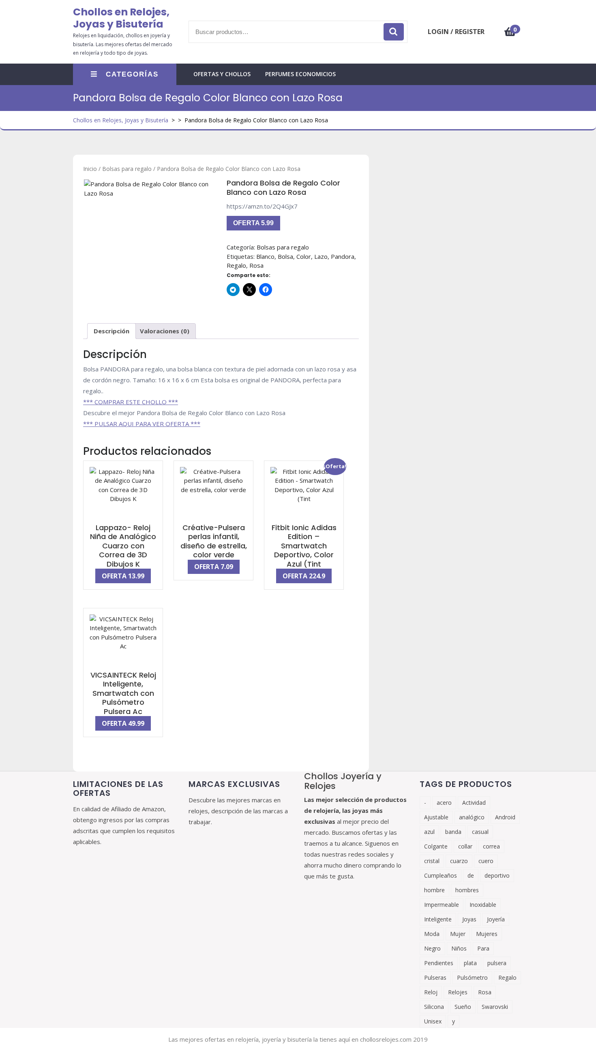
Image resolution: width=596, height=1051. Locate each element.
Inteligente (438, 919)
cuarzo (459, 861)
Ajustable (436, 817)
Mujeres (486, 934)
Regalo (236, 265)
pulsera (496, 963)
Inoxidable (483, 904)
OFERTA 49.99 (123, 723)
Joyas (469, 919)
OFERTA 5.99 (253, 223)
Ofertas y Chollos (222, 74)
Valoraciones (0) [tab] (164, 331)
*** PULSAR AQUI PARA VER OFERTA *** (141, 424)
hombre (434, 890)
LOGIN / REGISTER (456, 31)
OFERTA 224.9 (304, 575)
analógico (472, 817)
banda (453, 832)
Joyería (496, 919)
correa (491, 846)
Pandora (342, 256)
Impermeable (441, 904)
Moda (431, 934)
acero (444, 802)
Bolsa (285, 256)
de (470, 875)
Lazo (321, 256)
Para (483, 948)
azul (429, 832)
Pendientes (438, 963)
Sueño (463, 1006)
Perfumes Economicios (300, 74)
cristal (431, 861)
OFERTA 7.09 (213, 566)
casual (480, 832)
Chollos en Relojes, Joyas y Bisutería (121, 18)
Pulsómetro (472, 977)
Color (303, 256)
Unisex (433, 1021)
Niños (459, 948)
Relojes (457, 992)
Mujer (457, 934)
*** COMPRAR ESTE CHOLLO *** (130, 402)
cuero (485, 861)
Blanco (265, 256)
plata (470, 963)
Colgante (436, 846)
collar (465, 846)
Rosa (256, 265)
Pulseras (435, 977)
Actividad (474, 802)
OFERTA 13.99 (123, 575)
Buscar (394, 32)
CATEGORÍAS (132, 74)
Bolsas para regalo (127, 169)
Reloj (430, 992)
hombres (467, 890)
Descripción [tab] (111, 331)
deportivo (497, 875)
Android (505, 817)
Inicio (90, 169)
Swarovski (495, 1006)
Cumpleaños (440, 875)
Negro (432, 948)
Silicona (434, 1006)
